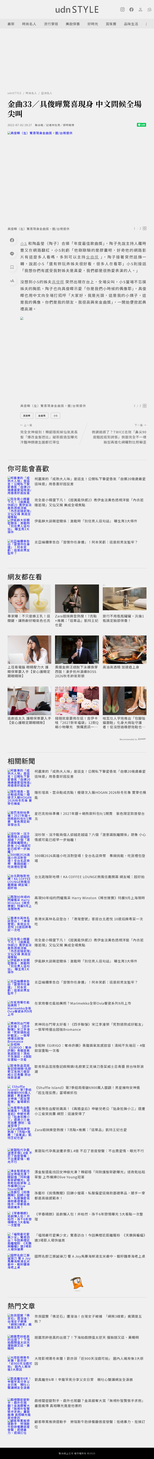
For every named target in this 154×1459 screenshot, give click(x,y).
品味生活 (131, 23)
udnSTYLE (15, 93)
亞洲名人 (46, 93)
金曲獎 (42, 415)
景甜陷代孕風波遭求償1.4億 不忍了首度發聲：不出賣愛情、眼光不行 (89, 1150)
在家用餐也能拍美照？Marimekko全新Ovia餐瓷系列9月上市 (83, 1003)
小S (55, 415)
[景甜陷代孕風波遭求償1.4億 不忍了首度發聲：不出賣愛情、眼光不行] (20, 1156)
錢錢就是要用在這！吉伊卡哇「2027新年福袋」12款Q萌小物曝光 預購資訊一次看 (77, 722)
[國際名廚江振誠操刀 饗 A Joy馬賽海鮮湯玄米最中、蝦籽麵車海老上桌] (20, 1262)
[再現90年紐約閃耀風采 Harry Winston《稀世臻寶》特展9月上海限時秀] (20, 903)
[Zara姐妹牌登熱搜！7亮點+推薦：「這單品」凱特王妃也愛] (20, 1135)
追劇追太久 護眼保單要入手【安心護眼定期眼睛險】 (29, 720)
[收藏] (12, 267)
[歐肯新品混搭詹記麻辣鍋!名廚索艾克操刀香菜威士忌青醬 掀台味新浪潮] (20, 1072)
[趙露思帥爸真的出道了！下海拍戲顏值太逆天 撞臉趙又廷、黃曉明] (20, 1343)
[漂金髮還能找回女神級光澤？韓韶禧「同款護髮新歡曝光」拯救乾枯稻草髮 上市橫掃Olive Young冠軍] (20, 1177)
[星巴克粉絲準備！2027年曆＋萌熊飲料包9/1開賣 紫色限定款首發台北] (20, 819)
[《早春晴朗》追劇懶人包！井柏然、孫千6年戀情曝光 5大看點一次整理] (20, 1219)
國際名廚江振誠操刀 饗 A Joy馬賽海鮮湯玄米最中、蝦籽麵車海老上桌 (90, 1256)
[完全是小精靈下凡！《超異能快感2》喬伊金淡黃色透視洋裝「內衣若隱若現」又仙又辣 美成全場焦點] (20, 505)
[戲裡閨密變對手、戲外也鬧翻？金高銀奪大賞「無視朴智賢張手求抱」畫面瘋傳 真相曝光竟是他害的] (20, 1406)
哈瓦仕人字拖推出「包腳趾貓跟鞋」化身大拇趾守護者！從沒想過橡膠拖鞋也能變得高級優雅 (124, 722)
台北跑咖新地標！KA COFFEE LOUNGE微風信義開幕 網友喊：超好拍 (90, 876)
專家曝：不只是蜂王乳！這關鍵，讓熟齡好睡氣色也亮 (29, 618)
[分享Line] (12, 253)
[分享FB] (12, 240)
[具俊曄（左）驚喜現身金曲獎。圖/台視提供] (77, 177)
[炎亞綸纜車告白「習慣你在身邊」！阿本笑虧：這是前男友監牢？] (20, 547)
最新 (11, 23)
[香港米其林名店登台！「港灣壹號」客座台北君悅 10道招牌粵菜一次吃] (20, 924)
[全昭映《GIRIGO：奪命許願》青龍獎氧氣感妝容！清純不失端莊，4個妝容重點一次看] (20, 1051)
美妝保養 (73, 23)
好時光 (93, 23)
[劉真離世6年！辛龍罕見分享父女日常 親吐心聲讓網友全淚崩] (20, 1385)
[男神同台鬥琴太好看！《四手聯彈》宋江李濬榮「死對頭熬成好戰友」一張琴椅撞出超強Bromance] (20, 1030)
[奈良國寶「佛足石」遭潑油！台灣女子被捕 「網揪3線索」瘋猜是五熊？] (20, 1322)
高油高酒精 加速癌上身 (121, 667)
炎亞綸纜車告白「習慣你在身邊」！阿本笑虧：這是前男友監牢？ (86, 541)
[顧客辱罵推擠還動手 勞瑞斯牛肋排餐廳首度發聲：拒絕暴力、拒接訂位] (20, 1427)
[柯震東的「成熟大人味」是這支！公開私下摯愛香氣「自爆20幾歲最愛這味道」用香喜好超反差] (20, 484)
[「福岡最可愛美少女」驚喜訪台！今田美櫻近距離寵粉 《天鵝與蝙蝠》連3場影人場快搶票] (20, 1241)
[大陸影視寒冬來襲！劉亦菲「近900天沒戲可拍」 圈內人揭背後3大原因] (20, 1364)
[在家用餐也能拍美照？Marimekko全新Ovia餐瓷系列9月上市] (20, 1009)
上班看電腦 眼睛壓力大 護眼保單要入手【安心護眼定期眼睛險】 (29, 671)
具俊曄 (26, 415)
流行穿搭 (51, 23)
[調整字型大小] (12, 280)
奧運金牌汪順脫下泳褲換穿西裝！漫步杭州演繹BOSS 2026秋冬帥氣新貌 (76, 671)
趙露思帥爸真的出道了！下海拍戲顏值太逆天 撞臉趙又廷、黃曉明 (87, 1337)
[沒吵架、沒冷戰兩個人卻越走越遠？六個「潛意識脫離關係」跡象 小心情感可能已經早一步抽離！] (20, 840)
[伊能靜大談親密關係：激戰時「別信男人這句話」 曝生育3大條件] (20, 526)
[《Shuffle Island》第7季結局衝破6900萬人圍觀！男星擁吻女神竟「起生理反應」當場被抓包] (20, 1093)
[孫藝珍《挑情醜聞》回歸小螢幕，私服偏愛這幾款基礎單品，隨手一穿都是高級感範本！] (20, 1198)
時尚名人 (29, 23)
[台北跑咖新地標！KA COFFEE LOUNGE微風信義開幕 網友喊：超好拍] (20, 882)
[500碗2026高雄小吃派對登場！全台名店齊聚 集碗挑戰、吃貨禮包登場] (20, 861)
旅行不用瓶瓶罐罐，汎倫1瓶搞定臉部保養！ (123, 618)
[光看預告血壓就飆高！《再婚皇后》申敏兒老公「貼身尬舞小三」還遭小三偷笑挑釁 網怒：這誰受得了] (20, 1114)
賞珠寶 (111, 23)
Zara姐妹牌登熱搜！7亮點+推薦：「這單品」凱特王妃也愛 (76, 620)
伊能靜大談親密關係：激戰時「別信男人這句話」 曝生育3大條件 (86, 520)
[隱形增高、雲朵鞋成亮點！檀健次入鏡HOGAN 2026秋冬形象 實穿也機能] (20, 798)
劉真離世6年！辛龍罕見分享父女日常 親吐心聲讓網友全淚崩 (84, 1379)
